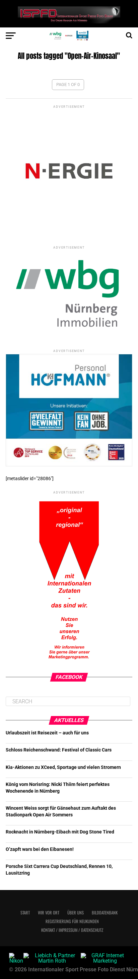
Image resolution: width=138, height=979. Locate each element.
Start (25, 912)
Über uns (75, 912)
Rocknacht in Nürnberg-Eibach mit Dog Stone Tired (60, 832)
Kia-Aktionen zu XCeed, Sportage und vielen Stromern (63, 767)
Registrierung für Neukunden (72, 921)
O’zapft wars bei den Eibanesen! (40, 849)
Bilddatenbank (105, 912)
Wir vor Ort (48, 912)
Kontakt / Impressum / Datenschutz (72, 930)
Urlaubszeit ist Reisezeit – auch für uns (47, 733)
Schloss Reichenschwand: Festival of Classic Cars (59, 750)
